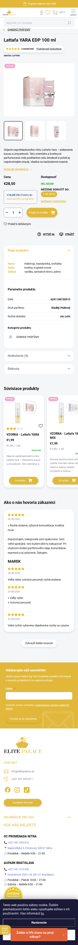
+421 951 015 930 (18, 869)
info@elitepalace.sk (22, 771)
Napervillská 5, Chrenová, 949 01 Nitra (30, 848)
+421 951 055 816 (18, 842)
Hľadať (69, 23)
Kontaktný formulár (23, 802)
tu (42, 913)
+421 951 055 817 (22, 779)
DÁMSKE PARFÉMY (27, 336)
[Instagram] (16, 789)
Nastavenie (39, 922)
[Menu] (73, 12)
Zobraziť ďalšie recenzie (39, 643)
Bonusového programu (20, 198)
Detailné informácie (16, 169)
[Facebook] (7, 789)
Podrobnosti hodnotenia (49, 49)
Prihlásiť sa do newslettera (23, 719)
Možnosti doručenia (53, 201)
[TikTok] (26, 789)
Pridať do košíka (38, 212)
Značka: (12, 56)
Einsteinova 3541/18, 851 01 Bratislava (31, 874)
